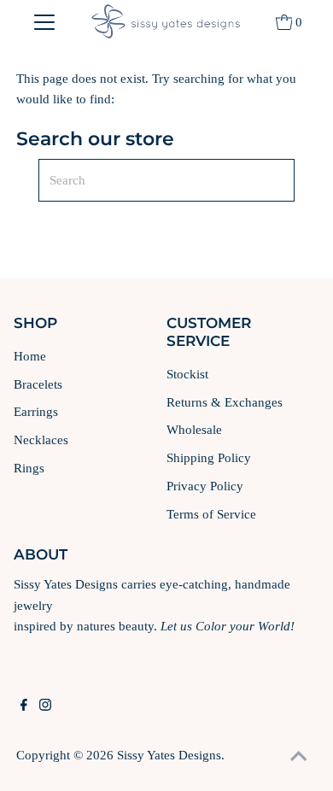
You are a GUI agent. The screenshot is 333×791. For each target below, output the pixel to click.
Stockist (187, 373)
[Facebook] (24, 706)
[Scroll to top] (299, 757)
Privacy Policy (204, 485)
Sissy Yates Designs (169, 754)
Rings (29, 467)
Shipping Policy (208, 457)
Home (30, 356)
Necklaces (41, 439)
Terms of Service (211, 514)
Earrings (36, 411)
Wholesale (194, 429)
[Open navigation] (44, 21)
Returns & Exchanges (224, 402)
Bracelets (38, 384)
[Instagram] (45, 706)
